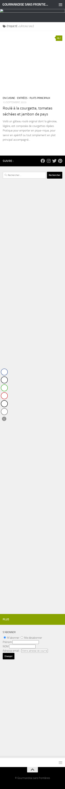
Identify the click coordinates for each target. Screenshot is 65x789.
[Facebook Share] (4, 372)
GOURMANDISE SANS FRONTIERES (25, 4)
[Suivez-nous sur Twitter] (54, 161)
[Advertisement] (32, 254)
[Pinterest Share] (4, 395)
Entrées (22, 98)
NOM (6, 646)
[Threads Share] (4, 403)
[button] (4, 419)
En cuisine (9, 98)
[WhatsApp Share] (4, 387)
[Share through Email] (4, 411)
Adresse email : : (12, 650)
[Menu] (60, 4)
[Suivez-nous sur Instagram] (48, 161)
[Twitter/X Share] (4, 379)
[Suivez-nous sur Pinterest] (60, 161)
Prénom (7, 642)
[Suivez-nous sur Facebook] (43, 161)
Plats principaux (40, 98)
